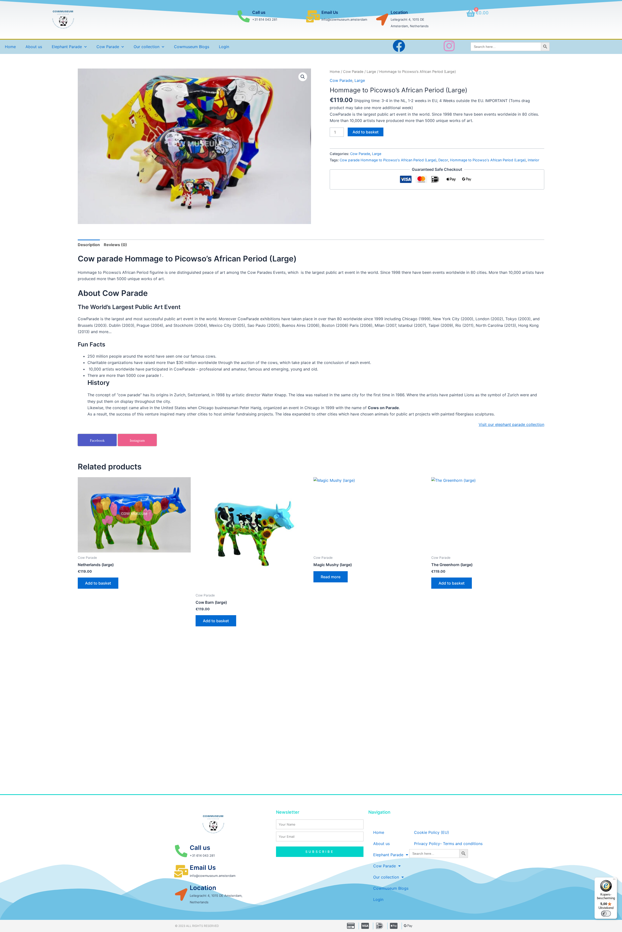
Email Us (329, 12)
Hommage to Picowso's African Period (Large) (488, 160)
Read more (330, 576)
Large (371, 71)
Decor (443, 160)
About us (34, 46)
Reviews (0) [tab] (115, 244)
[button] (302, 76)
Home (10, 46)
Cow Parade (353, 71)
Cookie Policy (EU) (431, 832)
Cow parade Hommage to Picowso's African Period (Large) (388, 160)
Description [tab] (89, 244)
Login (224, 46)
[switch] (606, 913)
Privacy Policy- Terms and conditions (448, 843)
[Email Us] (313, 16)
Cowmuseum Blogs (191, 46)
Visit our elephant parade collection (511, 424)
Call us (258, 12)
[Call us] (244, 16)
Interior (533, 160)
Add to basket (366, 131)
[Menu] (614, 880)
